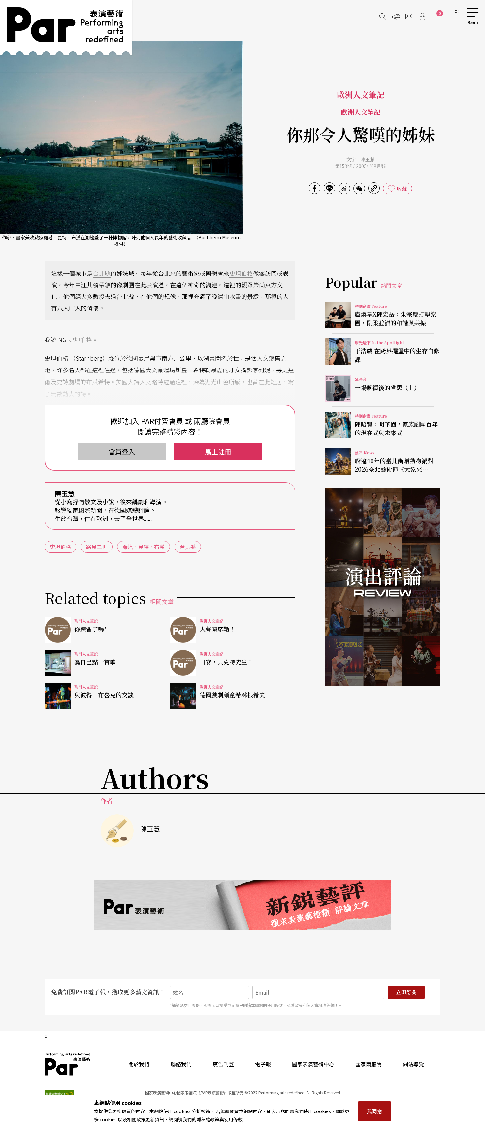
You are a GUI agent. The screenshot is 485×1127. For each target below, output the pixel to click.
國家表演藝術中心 (313, 1064)
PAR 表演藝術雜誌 (68, 1064)
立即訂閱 (406, 992)
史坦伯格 (241, 273)
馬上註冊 (218, 451)
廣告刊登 (223, 1064)
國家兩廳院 (368, 1064)
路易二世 (96, 547)
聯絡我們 (181, 1064)
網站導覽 (413, 1064)
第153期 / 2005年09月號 (360, 166)
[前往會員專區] (422, 16)
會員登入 (122, 451)
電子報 (263, 1064)
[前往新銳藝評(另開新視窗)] (242, 905)
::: (457, 11)
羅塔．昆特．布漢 (143, 547)
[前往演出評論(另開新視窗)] (382, 587)
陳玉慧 (367, 159)
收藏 (402, 189)
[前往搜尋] (382, 16)
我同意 (374, 1111)
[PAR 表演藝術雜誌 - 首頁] (66, 27)
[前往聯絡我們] (409, 16)
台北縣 (102, 273)
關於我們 (138, 1064)
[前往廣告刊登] (396, 16)
